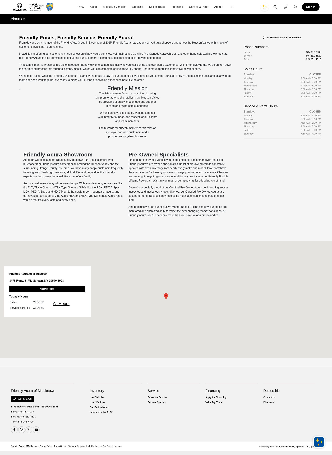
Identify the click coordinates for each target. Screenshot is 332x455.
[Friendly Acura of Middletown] (32, 7)
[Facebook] (14, 429)
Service (153, 391)
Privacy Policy (46, 446)
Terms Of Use (60, 446)
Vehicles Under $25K (101, 412)
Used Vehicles (97, 402)
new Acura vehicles (99, 53)
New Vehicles (97, 397)
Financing (212, 391)
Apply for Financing (216, 397)
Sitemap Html (83, 446)
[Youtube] (36, 429)
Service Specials (157, 402)
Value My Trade (214, 402)
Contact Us (24, 398)
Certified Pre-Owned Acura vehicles (155, 53)
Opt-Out (106, 446)
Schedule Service (157, 397)
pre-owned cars (217, 53)
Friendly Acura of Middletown (24, 446)
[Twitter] (28, 429)
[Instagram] (21, 429)
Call (282, 37)
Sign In (310, 6)
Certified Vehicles (99, 407)
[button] (166, 296)
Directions (268, 402)
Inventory (97, 391)
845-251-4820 (313, 55)
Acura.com (117, 446)
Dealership (271, 391)
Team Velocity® (277, 446)
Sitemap (72, 446)
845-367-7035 (313, 52)
